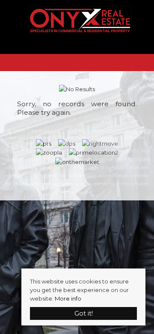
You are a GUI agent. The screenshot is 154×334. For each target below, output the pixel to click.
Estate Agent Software (118, 137)
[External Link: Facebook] (69, 45)
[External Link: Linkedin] (83, 45)
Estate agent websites (53, 143)
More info (68, 298)
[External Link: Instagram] (76, 45)
